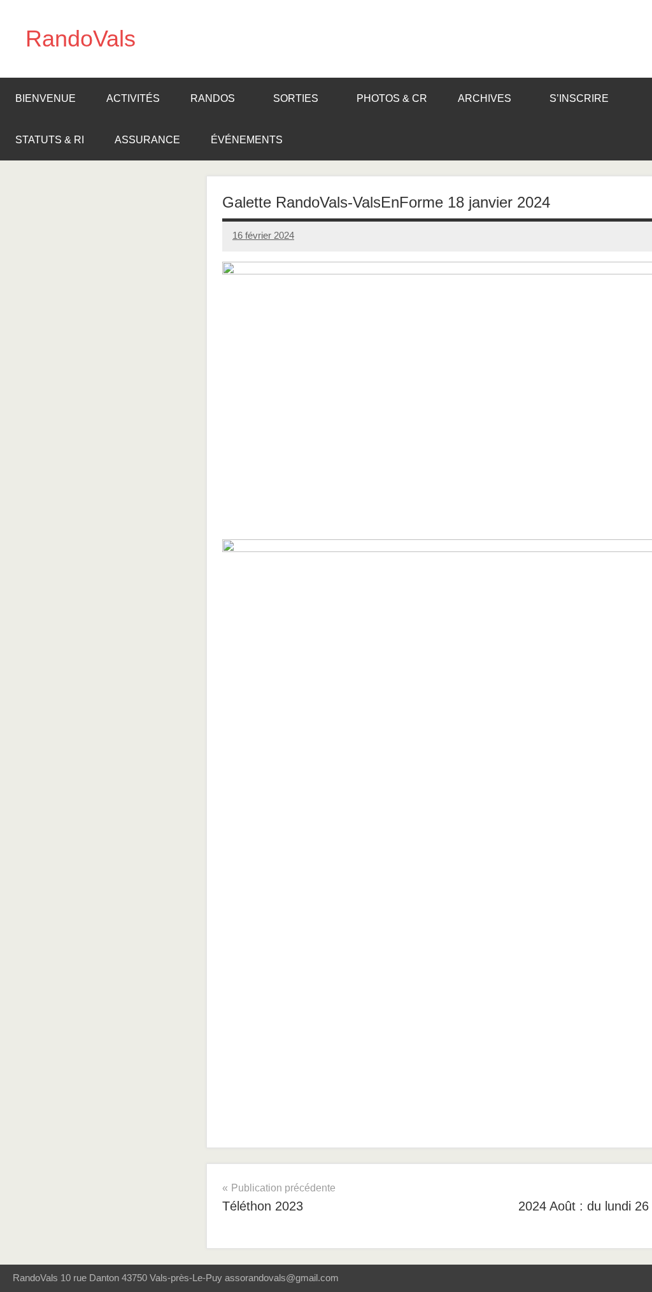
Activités (133, 98)
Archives (484, 98)
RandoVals (80, 38)
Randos (212, 98)
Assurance (147, 139)
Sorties (295, 98)
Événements (247, 139)
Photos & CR (392, 98)
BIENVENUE (45, 98)
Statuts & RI (49, 139)
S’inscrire (579, 98)
